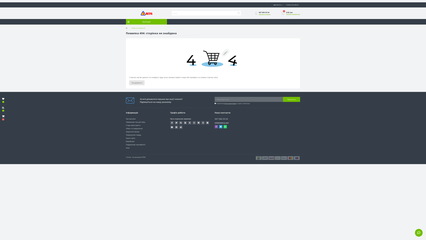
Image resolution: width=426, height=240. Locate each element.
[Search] (238, 13)
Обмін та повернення (134, 128)
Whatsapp (225, 126)
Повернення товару (133, 135)
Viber (216, 126)
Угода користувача (230, 103)
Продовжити (136, 83)
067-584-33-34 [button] (221, 119)
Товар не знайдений (138, 28)
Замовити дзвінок (264, 14)
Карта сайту (130, 138)
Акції (128, 148)
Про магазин (131, 119)
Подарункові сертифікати (135, 145)
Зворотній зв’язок (132, 132)
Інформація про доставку (135, 122)
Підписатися (291, 99)
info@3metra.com (222, 123)
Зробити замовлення (293, 14)
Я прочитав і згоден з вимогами (233, 103)
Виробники (130, 141)
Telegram (220, 126)
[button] (3, 118)
